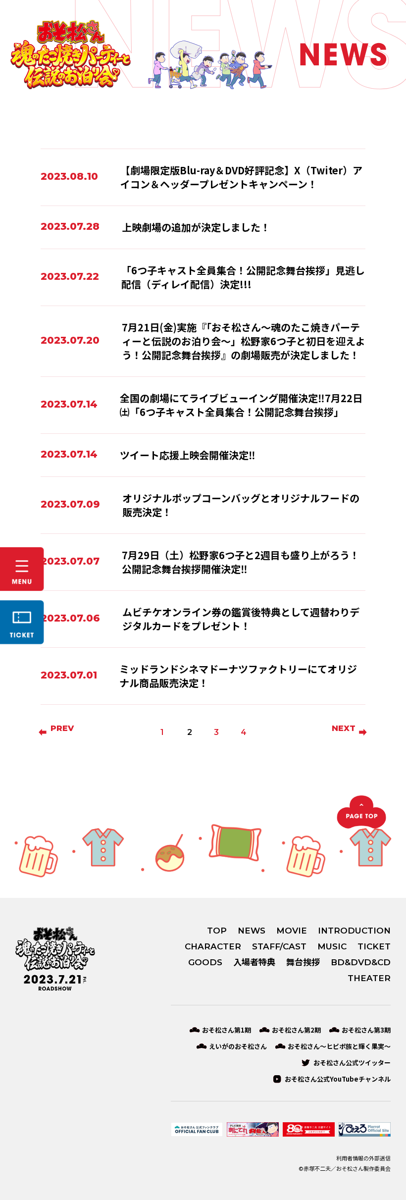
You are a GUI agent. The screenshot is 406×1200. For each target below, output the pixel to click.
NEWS (251, 931)
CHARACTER (213, 946)
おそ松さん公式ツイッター (352, 1062)
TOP (217, 931)
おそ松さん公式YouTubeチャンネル (338, 1079)
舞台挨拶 (303, 962)
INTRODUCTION (354, 931)
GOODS (205, 962)
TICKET (374, 946)
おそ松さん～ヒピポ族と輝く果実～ (339, 1046)
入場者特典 (254, 962)
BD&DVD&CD (361, 962)
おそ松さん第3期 (366, 1030)
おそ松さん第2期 (296, 1030)
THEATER (369, 978)
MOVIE (291, 931)
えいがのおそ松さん (238, 1046)
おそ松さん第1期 (226, 1030)
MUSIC (332, 946)
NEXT (343, 728)
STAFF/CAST (279, 946)
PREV (62, 728)
